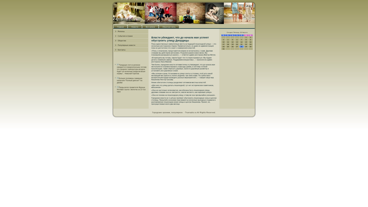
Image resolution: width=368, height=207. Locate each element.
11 (228, 42)
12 (232, 42)
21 (241, 44)
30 (250, 46)
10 (223, 42)
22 (246, 44)
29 (246, 46)
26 (232, 46)
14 (241, 42)
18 (228, 44)
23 (250, 44)
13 (237, 42)
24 (223, 46)
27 (237, 46)
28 (241, 46)
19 (232, 44)
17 (223, 44)
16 (250, 42)
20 (237, 44)
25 (228, 46)
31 (223, 49)
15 (246, 42)
